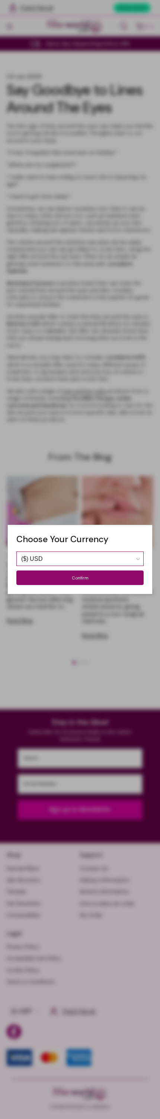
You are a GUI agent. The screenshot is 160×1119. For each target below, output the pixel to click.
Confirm (80, 578)
